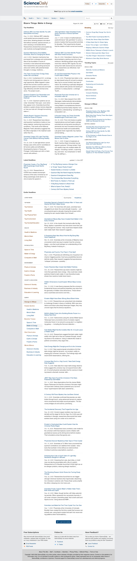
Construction (89, 81)
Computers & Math (30, 258)
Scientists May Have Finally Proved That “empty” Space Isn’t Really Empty (98, 127)
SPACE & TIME (88, 67)
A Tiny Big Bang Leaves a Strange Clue (64, 164)
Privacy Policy (74, 552)
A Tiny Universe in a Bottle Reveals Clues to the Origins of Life (99, 136)
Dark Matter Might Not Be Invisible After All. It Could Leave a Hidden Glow (63, 331)
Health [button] (31, 18)
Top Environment (30, 219)
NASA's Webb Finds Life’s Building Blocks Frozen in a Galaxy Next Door (62, 314)
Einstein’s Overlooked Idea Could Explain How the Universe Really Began (61, 425)
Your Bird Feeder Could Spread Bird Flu (98, 37)
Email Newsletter (31, 543)
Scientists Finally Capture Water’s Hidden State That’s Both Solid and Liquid (62, 489)
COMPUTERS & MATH (90, 90)
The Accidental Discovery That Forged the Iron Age (61, 409)
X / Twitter (60, 544)
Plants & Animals (30, 267)
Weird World (29, 345)
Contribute (57, 552)
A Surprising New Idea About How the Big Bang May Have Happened (61, 236)
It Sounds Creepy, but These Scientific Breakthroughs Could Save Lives (67, 116)
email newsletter (76, 11)
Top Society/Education (31, 223)
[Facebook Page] (92, 3)
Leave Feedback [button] (93, 543)
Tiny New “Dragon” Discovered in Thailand (98, 56)
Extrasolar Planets (91, 75)
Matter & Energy (29, 254)
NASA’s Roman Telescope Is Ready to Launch (99, 50)
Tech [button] (38, 18)
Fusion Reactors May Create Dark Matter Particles (60, 267)
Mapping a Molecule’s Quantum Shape (97, 47)
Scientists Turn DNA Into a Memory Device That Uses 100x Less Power (98, 147)
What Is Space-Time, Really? (60, 186)
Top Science (28, 207)
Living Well (28, 240)
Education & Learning (31, 292)
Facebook (60, 542)
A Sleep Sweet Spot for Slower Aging (97, 42)
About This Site (43, 552)
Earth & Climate (29, 271)
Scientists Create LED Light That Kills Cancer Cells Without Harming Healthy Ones (36, 138)
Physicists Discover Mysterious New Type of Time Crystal (63, 441)
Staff (51, 552)
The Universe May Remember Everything (64, 178)
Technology (89, 87)
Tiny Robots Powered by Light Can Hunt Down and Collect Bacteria (98, 143)
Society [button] (54, 18)
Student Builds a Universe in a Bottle (63, 170)
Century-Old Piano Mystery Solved (62, 189)
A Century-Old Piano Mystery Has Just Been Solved (61, 394)
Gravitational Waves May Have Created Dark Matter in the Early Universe (63, 220)
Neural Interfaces (91, 96)
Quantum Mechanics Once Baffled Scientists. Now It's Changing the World (37, 53)
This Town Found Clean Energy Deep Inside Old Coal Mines (36, 74)
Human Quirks (29, 306)
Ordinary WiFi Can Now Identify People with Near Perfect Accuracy (68, 53)
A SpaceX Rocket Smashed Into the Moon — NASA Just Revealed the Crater (99, 120)
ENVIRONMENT (28, 263)
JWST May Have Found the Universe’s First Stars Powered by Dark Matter (60, 379)
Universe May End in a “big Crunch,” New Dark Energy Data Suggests (62, 362)
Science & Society (30, 284)
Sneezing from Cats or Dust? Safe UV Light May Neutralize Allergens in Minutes (60, 456)
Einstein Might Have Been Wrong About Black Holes (61, 298)
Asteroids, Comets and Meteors (95, 70)
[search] (111, 18)
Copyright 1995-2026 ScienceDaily (35, 554)
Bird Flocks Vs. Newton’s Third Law (63, 181)
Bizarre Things (29, 319)
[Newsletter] (111, 3)
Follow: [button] (87, 4)
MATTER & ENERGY (90, 78)
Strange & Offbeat (30, 302)
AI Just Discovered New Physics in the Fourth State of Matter (67, 74)
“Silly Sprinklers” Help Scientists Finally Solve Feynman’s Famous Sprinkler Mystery (68, 33)
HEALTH (26, 228)
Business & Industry (31, 288)
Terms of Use (94, 552)
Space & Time (29, 249)
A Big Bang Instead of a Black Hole (62, 184)
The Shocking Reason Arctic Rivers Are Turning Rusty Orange (62, 473)
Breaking (88, 28)
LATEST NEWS (28, 197)
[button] (96, 23)
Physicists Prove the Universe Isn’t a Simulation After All (67, 95)
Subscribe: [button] (102, 4)
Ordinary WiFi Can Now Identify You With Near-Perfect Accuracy (98, 131)
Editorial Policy (84, 552)
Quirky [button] (62, 18)
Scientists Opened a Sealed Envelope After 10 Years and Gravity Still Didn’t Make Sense (63, 203)
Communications (91, 98)
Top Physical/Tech (30, 215)
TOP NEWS (27, 202)
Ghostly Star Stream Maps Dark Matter (97, 39)
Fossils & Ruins (29, 275)
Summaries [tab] (67, 198)
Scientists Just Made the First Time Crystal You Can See (63, 505)
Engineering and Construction (95, 84)
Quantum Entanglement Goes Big (62, 175)
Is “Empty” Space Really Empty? (61, 167)
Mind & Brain (28, 236)
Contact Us (91, 546)
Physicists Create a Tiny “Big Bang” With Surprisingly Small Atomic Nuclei (35, 166)
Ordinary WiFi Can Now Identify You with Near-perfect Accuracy (37, 32)
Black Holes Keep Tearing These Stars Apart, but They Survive (99, 116)
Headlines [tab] (77, 198)
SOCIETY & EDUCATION (30, 280)
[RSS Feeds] (108, 3)
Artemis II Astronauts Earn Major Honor (97, 53)
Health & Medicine (30, 232)
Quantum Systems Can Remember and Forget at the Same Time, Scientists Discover (37, 96)
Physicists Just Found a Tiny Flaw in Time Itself (60, 252)
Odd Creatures (30, 332)
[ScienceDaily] (36, 3)
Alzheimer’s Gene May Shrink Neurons (97, 58)
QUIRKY (26, 297)
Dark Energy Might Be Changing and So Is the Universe (62, 346)
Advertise (65, 552)
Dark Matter (89, 73)
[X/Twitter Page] (96, 3)
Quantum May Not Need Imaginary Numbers (65, 172)
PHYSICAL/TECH (28, 245)
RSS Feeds (29, 546)
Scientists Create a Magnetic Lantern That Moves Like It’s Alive (68, 137)
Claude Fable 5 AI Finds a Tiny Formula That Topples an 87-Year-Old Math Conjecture (99, 151)
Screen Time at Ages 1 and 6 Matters (97, 45)
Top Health (28, 211)
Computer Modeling (92, 93)
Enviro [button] (46, 18)
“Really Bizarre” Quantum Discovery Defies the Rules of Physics (35, 116)
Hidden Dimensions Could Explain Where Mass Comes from (62, 283)
